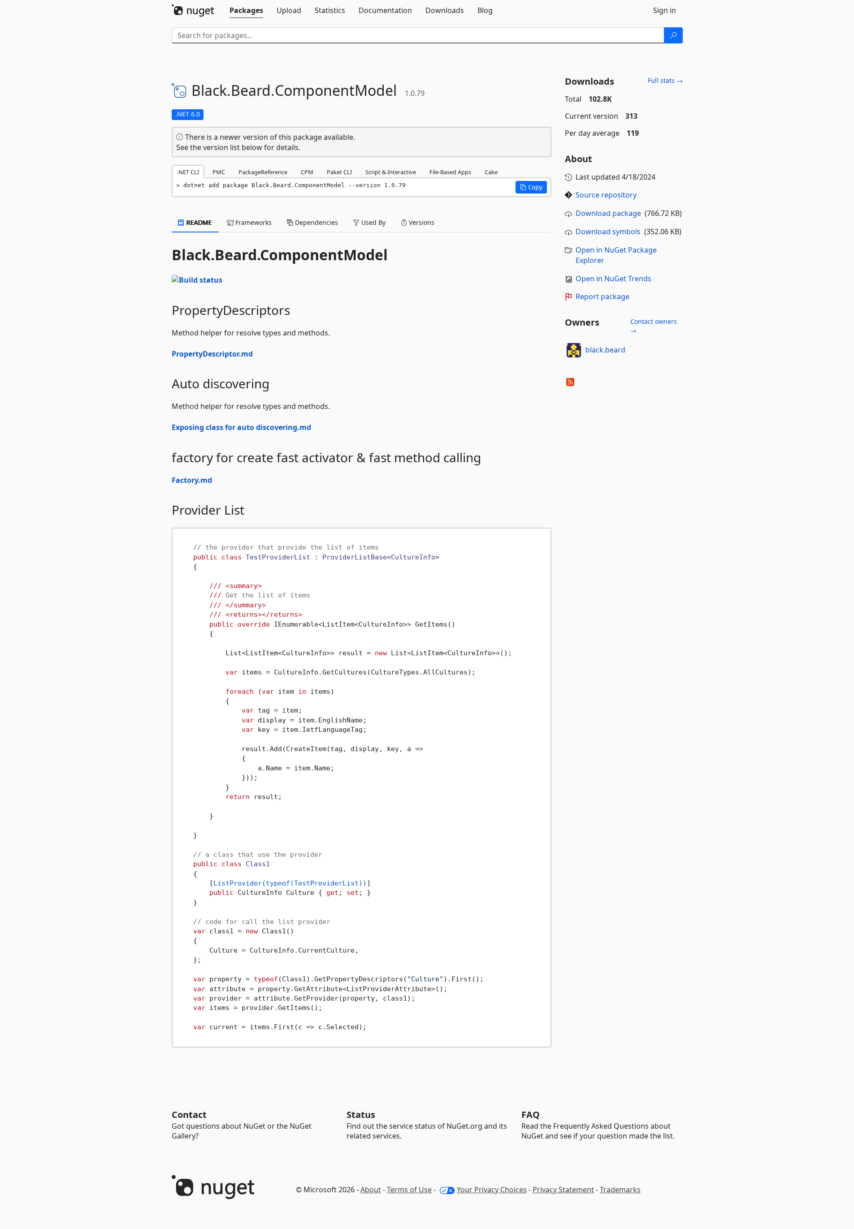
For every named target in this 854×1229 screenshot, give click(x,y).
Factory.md (192, 480)
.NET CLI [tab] (188, 172)
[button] (531, 187)
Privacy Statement (563, 1190)
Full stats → (665, 80)
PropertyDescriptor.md (212, 354)
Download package (608, 213)
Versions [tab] (420, 222)
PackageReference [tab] (262, 172)
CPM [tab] (307, 172)
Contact (189, 1115)
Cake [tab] (491, 172)
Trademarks (620, 1190)
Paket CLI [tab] (339, 172)
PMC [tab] (218, 172)
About (370, 1190)
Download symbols (608, 231)
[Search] (673, 35)
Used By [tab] (373, 222)
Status (361, 1115)
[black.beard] (574, 350)
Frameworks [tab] (253, 222)
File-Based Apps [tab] (450, 172)
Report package (602, 296)
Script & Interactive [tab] (390, 172)
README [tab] (198, 222)
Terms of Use (409, 1190)
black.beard (605, 350)
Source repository (606, 195)
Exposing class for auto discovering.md (241, 427)
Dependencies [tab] (315, 222)
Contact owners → (653, 326)
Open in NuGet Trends (613, 279)
